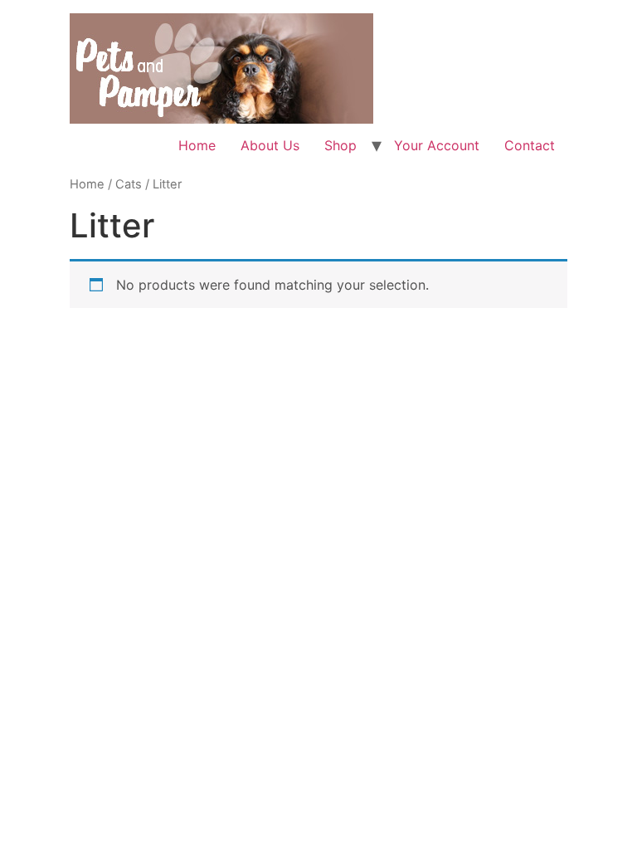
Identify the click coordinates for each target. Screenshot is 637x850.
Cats (128, 184)
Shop (340, 145)
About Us (270, 145)
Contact (529, 145)
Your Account (436, 145)
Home (197, 145)
